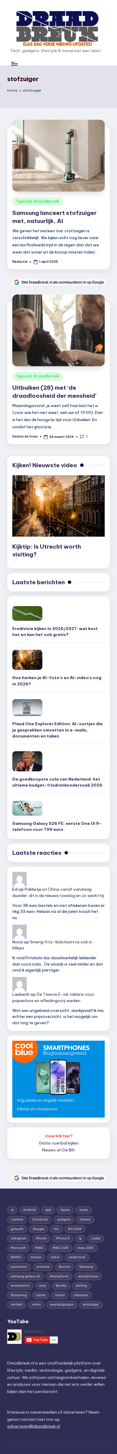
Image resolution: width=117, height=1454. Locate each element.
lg (80, 1238)
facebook (40, 1219)
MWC (39, 1248)
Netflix (16, 1257)
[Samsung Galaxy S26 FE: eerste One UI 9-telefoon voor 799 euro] (27, 808)
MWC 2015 (60, 1248)
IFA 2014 (74, 1229)
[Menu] (14, 63)
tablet (41, 1295)
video (36, 1304)
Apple (65, 1210)
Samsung (86, 1267)
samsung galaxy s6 (25, 1276)
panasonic (19, 1267)
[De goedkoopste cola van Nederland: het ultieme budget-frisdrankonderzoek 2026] (27, 761)
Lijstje (95, 1238)
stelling (81, 1286)
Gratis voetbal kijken (59, 1143)
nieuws (36, 1257)
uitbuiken (81, 1295)
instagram (18, 1238)
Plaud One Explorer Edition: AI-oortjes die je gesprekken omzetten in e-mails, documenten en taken (57, 730)
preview (43, 1267)
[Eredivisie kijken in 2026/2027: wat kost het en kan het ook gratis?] (27, 613)
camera (17, 1219)
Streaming (19, 1295)
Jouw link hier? (59, 1136)
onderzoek (77, 1257)
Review (64, 1267)
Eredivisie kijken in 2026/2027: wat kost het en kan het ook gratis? (55, 631)
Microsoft (18, 1248)
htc (56, 1229)
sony (42, 1286)
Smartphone (59, 1276)
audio (83, 1210)
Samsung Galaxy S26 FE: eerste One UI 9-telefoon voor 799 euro (57, 826)
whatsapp (91, 1304)
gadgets (63, 1219)
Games (85, 1219)
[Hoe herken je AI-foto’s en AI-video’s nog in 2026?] (27, 660)
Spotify (61, 1286)
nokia (55, 1257)
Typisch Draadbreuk (37, 201)
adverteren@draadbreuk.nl (33, 1426)
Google (38, 1229)
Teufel (60, 1295)
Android (29, 1210)
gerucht (17, 1229)
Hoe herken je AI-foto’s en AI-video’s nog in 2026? (56, 680)
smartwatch (20, 1286)
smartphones (88, 1276)
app (48, 1210)
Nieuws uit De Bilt (58, 1150)
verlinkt (16, 1304)
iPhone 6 (63, 1238)
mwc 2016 (86, 1248)
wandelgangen (62, 1304)
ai (12, 1210)
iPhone (41, 1238)
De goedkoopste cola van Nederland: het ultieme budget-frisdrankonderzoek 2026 (57, 782)
